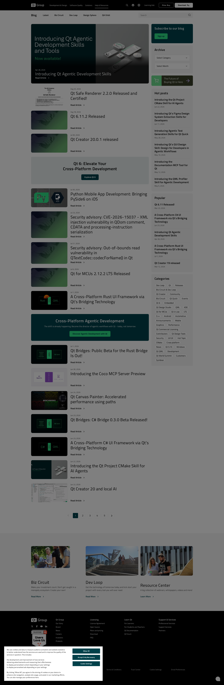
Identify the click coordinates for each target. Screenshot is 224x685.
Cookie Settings (86, 663)
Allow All (86, 651)
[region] (53, 663)
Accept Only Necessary (86, 657)
